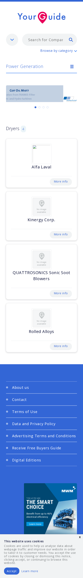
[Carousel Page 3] (44, 107)
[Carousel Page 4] (48, 107)
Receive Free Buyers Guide (36, 447)
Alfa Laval (41, 167)
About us (20, 387)
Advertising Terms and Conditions (44, 435)
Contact (19, 399)
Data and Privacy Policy (34, 423)
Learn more (29, 571)
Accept (12, 571)
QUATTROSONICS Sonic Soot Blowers (41, 275)
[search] (71, 39)
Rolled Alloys (41, 331)
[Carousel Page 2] (39, 107)
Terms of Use (24, 411)
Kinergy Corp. (41, 219)
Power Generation (25, 66)
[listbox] (12, 40)
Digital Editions (26, 460)
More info (61, 181)
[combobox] (49, 40)
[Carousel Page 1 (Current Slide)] (35, 107)
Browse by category (56, 50)
